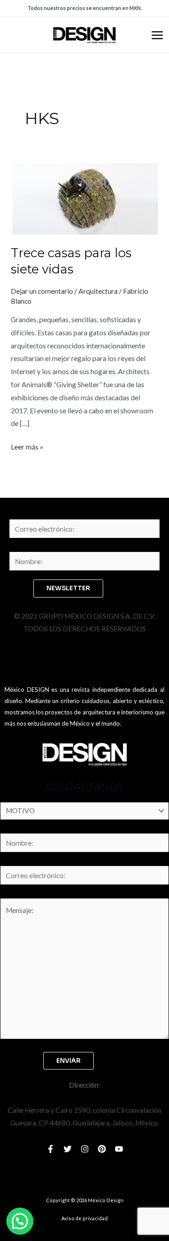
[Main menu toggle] (157, 35)
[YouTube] (119, 1149)
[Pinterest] (102, 1149)
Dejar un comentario (42, 291)
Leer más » (27, 445)
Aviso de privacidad (84, 1218)
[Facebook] (50, 1149)
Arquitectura (98, 291)
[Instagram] (85, 1149)
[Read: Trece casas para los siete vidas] (84, 198)
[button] (19, 1221)
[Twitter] (68, 1149)
